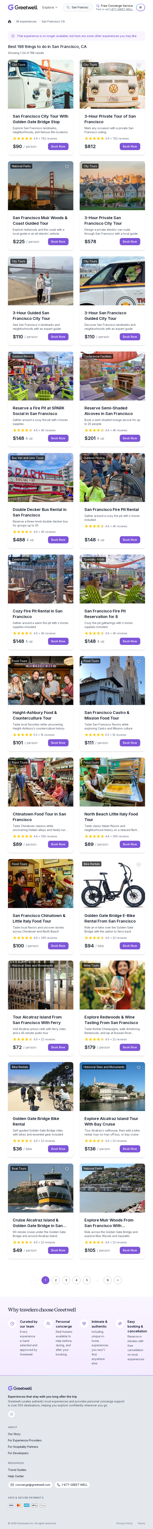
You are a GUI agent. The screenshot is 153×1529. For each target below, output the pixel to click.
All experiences (26, 21)
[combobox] (80, 7)
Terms (141, 1523)
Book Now (58, 146)
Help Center (16, 1476)
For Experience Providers (25, 1440)
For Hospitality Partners (23, 1446)
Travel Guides (17, 1469)
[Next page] (118, 1280)
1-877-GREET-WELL (121, 9)
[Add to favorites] (67, 65)
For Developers (18, 1453)
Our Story (14, 1434)
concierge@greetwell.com (32, 1484)
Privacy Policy (124, 1523)
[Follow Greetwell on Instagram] (11, 1414)
